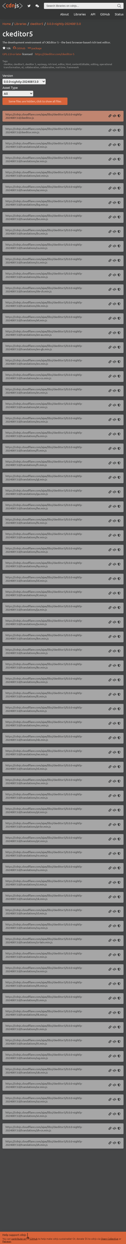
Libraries (80, 14)
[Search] (119, 6)
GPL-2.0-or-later (12, 54)
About (64, 14)
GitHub (105, 14)
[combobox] (24, 81)
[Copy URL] (109, 116)
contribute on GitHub (24, 1238)
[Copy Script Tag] (114, 116)
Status (119, 14)
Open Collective (109, 1238)
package (36, 48)
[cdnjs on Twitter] (29, 6)
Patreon (6, 1241)
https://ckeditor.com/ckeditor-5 (54, 54)
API (93, 14)
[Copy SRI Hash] (119, 116)
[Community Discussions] (37, 6)
